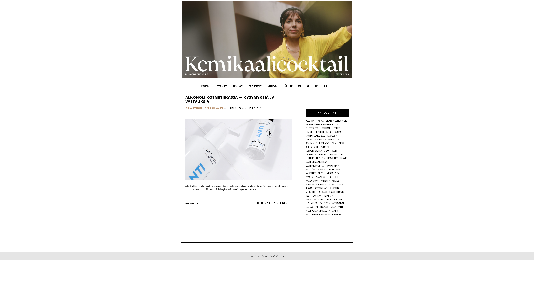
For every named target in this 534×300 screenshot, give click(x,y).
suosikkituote (336, 191)
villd (340, 206)
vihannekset (322, 206)
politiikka (334, 176)
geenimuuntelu (330, 124)
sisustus (334, 188)
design (338, 120)
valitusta (325, 203)
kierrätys (324, 143)
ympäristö (326, 214)
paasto (309, 176)
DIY (345, 120)
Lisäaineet (332, 158)
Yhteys (272, 86)
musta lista (333, 173)
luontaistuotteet (315, 165)
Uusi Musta (311, 203)
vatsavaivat (338, 203)
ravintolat (311, 184)
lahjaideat (322, 154)
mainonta (332, 165)
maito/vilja (311, 169)
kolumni (325, 146)
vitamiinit (334, 210)
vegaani (310, 206)
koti (334, 150)
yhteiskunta (312, 214)
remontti (325, 184)
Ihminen (320, 131)
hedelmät (325, 128)
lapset (333, 154)
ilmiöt (329, 131)
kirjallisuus (338, 143)
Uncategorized (334, 199)
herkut (336, 128)
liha (342, 154)
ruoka (309, 188)
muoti (321, 173)
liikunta (320, 158)
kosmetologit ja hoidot (318, 150)
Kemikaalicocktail (315, 139)
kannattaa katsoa (315, 135)
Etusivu (206, 86)
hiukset (310, 131)
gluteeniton (312, 128)
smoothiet (311, 191)
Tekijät (237, 86)
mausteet (311, 173)
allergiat (311, 120)
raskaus (335, 180)
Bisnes (329, 120)
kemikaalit (311, 143)
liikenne (310, 158)
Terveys (328, 195)
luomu (343, 158)
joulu (338, 131)
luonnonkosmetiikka (316, 161)
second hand (321, 188)
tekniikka (316, 195)
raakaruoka (312, 180)
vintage (323, 210)
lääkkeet (310, 154)
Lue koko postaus (271, 203)
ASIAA (321, 120)
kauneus (331, 135)
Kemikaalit (332, 139)
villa (333, 206)
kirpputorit (312, 146)
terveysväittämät (315, 199)
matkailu (334, 169)
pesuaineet (321, 176)
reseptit (336, 184)
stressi (323, 191)
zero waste (340, 214)
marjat (323, 169)
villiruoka (311, 210)
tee (307, 195)
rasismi (324, 180)
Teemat (222, 86)
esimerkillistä (313, 124)
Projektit (255, 86)
